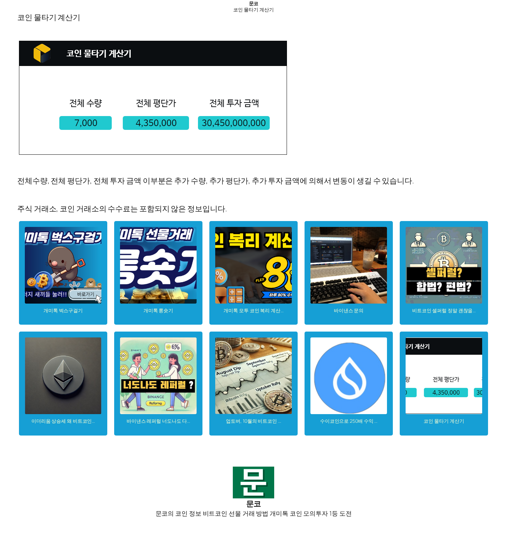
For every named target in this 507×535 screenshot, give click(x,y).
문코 (253, 3)
